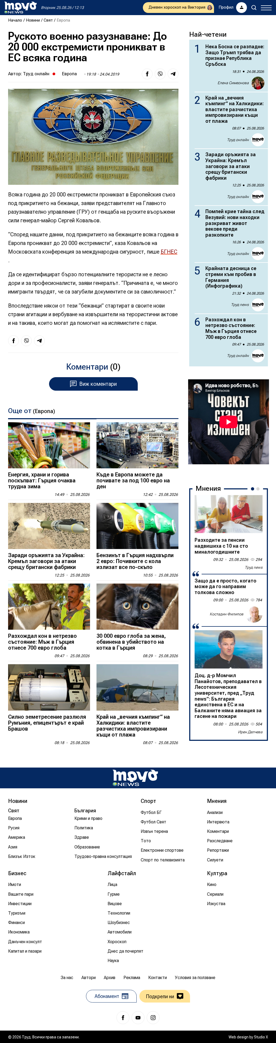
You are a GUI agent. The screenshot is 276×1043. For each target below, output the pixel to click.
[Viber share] (160, 74)
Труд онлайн (36, 73)
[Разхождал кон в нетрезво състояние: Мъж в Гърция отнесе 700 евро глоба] (49, 607)
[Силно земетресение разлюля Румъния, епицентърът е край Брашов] (49, 687)
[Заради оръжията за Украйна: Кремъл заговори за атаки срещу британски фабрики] (49, 526)
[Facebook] (122, 1017)
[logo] (20, 7)
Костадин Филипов (226, 614)
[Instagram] (153, 1017)
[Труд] (135, 778)
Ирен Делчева (250, 732)
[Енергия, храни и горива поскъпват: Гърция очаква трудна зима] (49, 445)
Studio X (261, 1037)
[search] (254, 7)
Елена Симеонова (233, 83)
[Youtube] (138, 1017)
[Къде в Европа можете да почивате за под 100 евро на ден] (137, 445)
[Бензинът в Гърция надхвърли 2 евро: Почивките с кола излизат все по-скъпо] (137, 526)
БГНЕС (169, 251)
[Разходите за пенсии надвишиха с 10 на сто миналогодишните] (229, 514)
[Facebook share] (147, 74)
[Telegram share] (173, 74)
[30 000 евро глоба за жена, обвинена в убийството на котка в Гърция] (137, 607)
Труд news (240, 304)
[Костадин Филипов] (254, 614)
